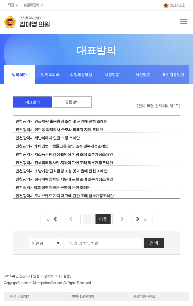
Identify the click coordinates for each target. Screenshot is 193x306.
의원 (11, 5)
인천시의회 (177, 5)
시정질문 (112, 74)
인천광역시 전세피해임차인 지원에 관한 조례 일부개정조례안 (64, 162)
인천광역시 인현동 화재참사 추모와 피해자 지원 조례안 (59, 129)
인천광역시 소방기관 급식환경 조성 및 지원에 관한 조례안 (61, 171)
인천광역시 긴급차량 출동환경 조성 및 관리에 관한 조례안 (61, 121)
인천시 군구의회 (83, 296)
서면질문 (142, 74)
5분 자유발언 (173, 74)
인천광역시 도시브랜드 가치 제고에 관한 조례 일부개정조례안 (65, 195)
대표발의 (32, 102)
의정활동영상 (81, 74)
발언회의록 (50, 74)
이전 (71, 219)
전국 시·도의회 (20, 296)
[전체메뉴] (183, 22)
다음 (122, 219)
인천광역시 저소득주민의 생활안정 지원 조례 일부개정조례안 (64, 154)
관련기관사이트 (144, 296)
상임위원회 (31, 5)
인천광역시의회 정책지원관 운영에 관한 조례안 (53, 187)
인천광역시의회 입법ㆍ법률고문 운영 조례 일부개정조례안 (62, 146)
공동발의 (72, 102)
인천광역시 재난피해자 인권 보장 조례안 (48, 138)
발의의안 (19, 74)
